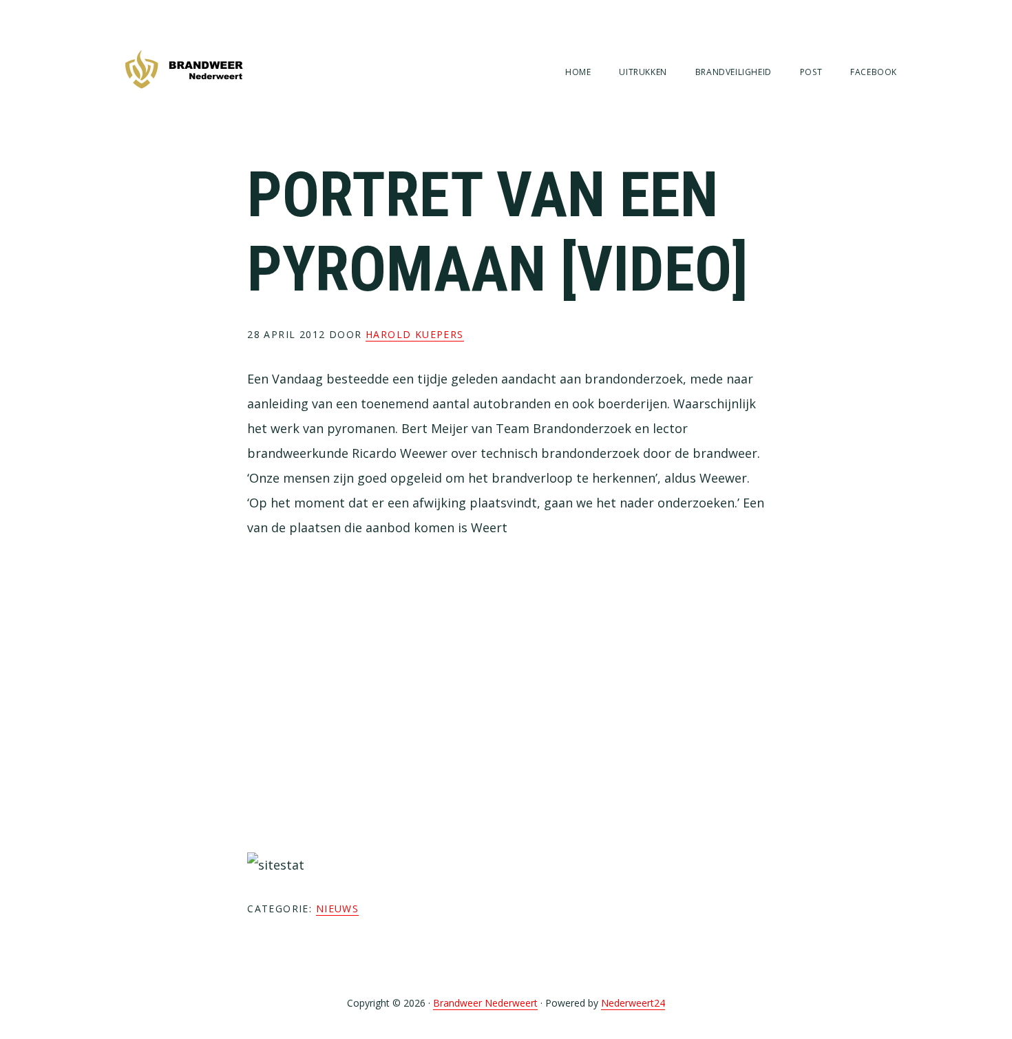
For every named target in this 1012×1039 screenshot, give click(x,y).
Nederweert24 (633, 1002)
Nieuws (337, 908)
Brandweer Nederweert (184, 70)
